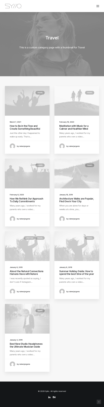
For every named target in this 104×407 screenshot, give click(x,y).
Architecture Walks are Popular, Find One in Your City (76, 200)
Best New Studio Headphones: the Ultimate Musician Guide (26, 345)
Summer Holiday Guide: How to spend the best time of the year (76, 272)
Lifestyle (29, 238)
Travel (40, 93)
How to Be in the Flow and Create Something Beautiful (25, 127)
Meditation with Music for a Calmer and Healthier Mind (74, 127)
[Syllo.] (13, 6)
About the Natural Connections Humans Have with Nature (26, 272)
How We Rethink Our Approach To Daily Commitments (26, 200)
